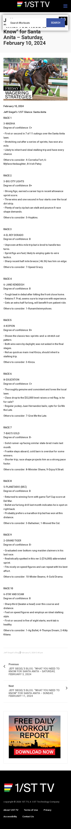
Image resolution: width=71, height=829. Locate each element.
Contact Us (28, 816)
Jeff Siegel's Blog (11, 653)
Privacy (47, 810)
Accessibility (10, 816)
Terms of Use (31, 810)
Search (55, 22)
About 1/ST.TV (10, 810)
